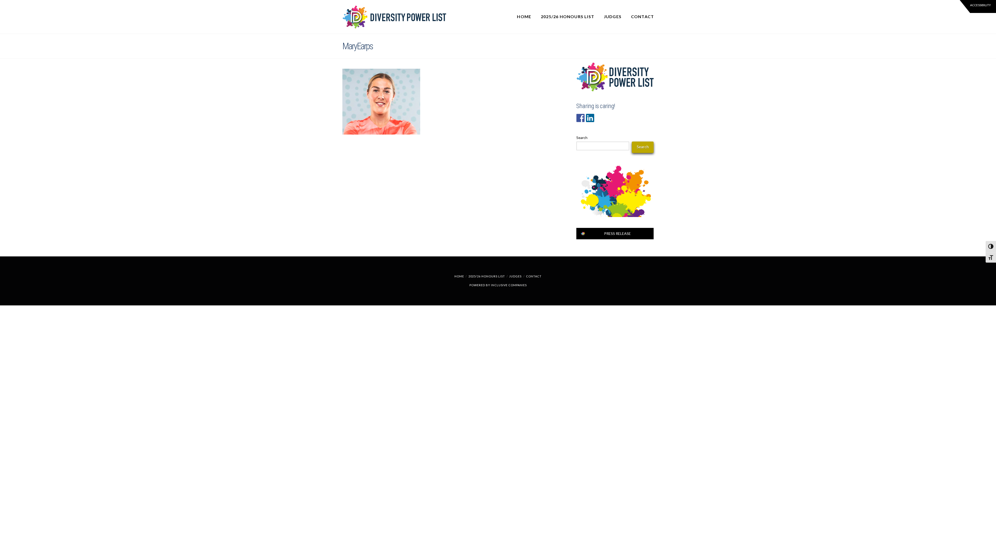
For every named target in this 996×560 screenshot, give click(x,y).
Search (581, 137)
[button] (978, 6)
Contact (534, 276)
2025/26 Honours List (486, 276)
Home (459, 276)
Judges (515, 276)
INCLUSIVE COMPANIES (509, 285)
